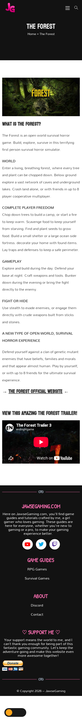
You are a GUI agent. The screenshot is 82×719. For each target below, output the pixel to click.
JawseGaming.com (41, 506)
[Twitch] (54, 544)
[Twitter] (41, 544)
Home (32, 34)
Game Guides (40, 560)
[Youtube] (27, 544)
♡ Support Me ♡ (41, 632)
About (41, 596)
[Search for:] (74, 8)
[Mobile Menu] (68, 8)
